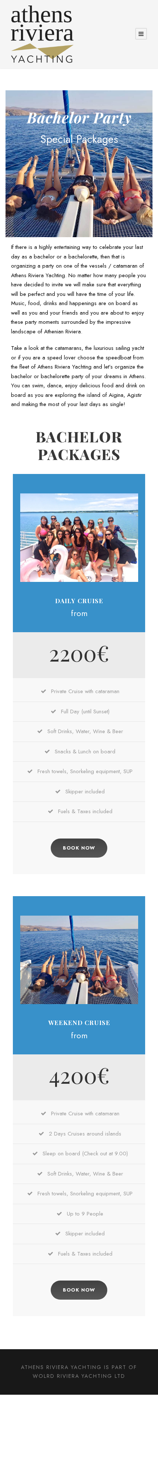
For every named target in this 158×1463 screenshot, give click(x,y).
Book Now (79, 847)
